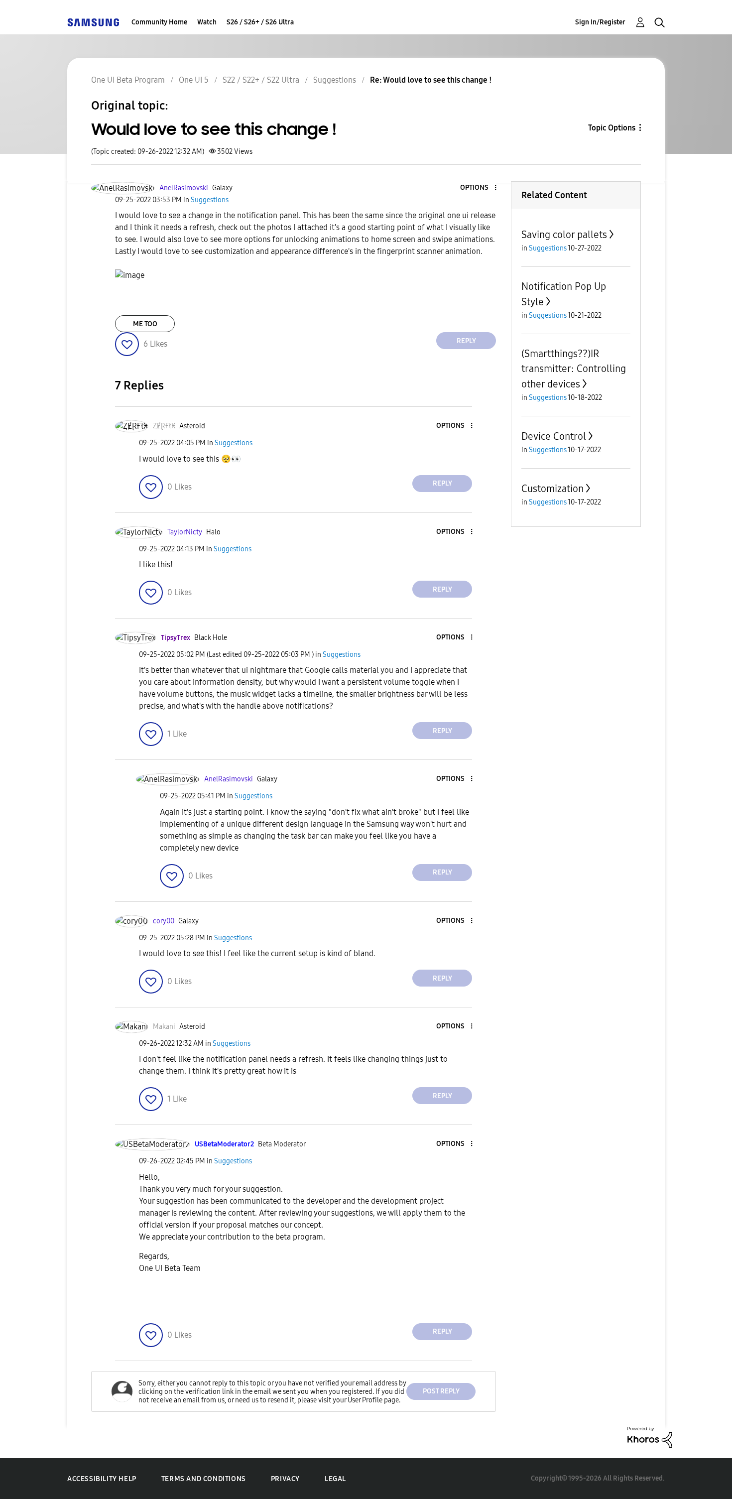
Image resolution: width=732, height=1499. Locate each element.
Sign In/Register (600, 22)
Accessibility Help (101, 1479)
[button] (479, 188)
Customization (552, 489)
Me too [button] (145, 324)
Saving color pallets (564, 235)
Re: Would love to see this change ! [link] (431, 80)
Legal (335, 1479)
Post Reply (441, 1391)
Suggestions (334, 80)
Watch (207, 22)
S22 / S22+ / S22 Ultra (261, 80)
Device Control (553, 436)
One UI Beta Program (128, 80)
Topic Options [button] (611, 127)
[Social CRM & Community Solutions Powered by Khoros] (649, 1436)
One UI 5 (194, 80)
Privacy (285, 1479)
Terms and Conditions (203, 1479)
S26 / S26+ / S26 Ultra (260, 22)
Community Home (159, 22)
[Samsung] (93, 22)
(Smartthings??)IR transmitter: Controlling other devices (573, 369)
